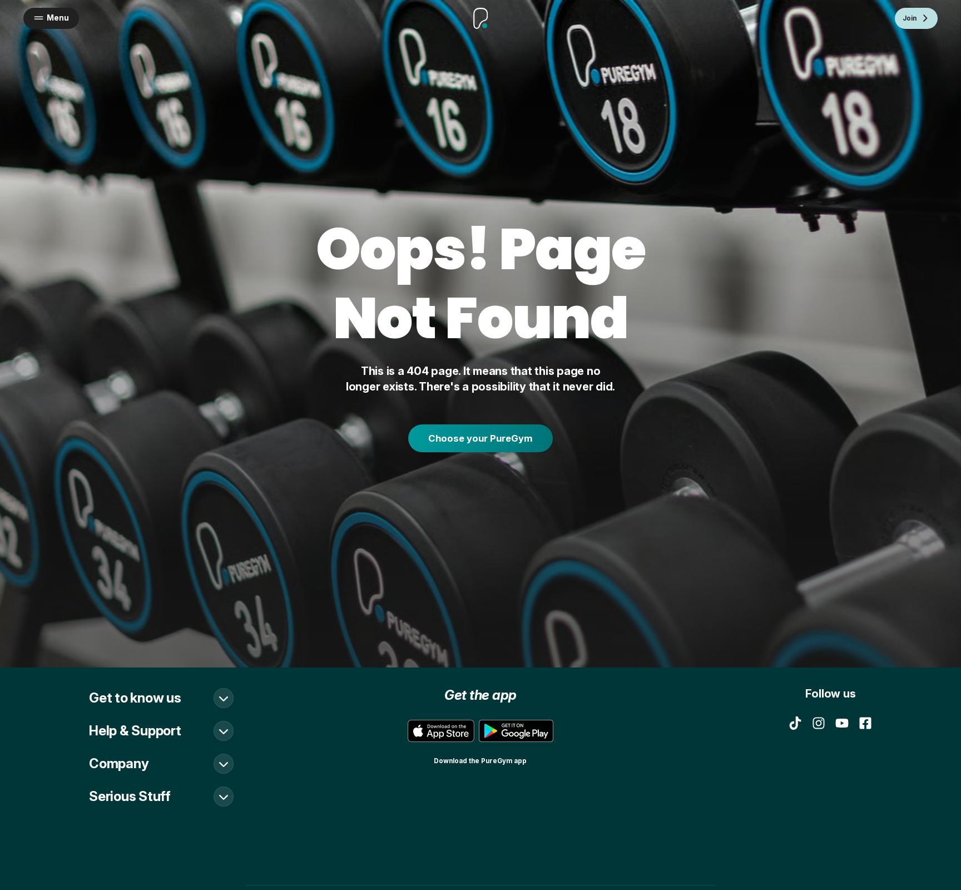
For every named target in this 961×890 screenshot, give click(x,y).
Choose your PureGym (480, 438)
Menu (58, 17)
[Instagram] (818, 723)
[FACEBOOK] (865, 723)
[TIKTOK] (795, 723)
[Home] (480, 18)
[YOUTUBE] (842, 723)
